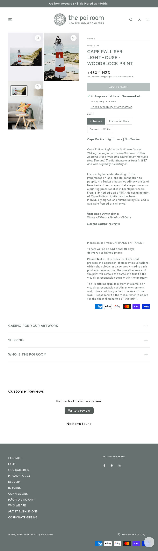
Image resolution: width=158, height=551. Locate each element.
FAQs (12, 464)
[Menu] (10, 19)
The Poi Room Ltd (24, 534)
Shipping (105, 76)
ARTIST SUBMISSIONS (23, 511)
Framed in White (100, 129)
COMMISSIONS (18, 493)
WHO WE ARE (17, 505)
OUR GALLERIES (18, 470)
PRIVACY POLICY (19, 475)
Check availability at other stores (111, 106)
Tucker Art (93, 46)
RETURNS (14, 487)
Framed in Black (119, 121)
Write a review (79, 410)
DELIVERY (14, 481)
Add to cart (118, 87)
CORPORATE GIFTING (22, 517)
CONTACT (15, 458)
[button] (131, 19)
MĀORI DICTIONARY (21, 499)
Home (90, 39)
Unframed (96, 121)
